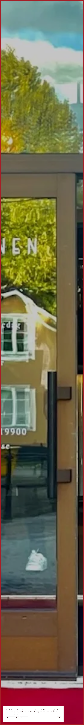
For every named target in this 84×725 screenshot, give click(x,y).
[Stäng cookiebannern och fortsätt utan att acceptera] (59, 717)
